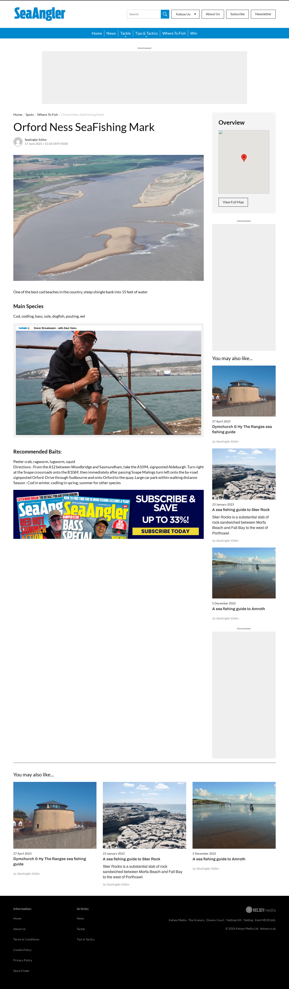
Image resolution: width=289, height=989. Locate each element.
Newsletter (263, 14)
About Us (213, 14)
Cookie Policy (22, 950)
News (111, 33)
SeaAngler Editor (36, 139)
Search (165, 14)
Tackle (125, 33)
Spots (30, 114)
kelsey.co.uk (268, 928)
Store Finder (21, 971)
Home (97, 33)
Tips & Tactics (146, 33)
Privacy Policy (22, 960)
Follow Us (183, 14)
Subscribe (237, 14)
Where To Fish (174, 33)
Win (193, 33)
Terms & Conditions (26, 939)
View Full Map (233, 202)
